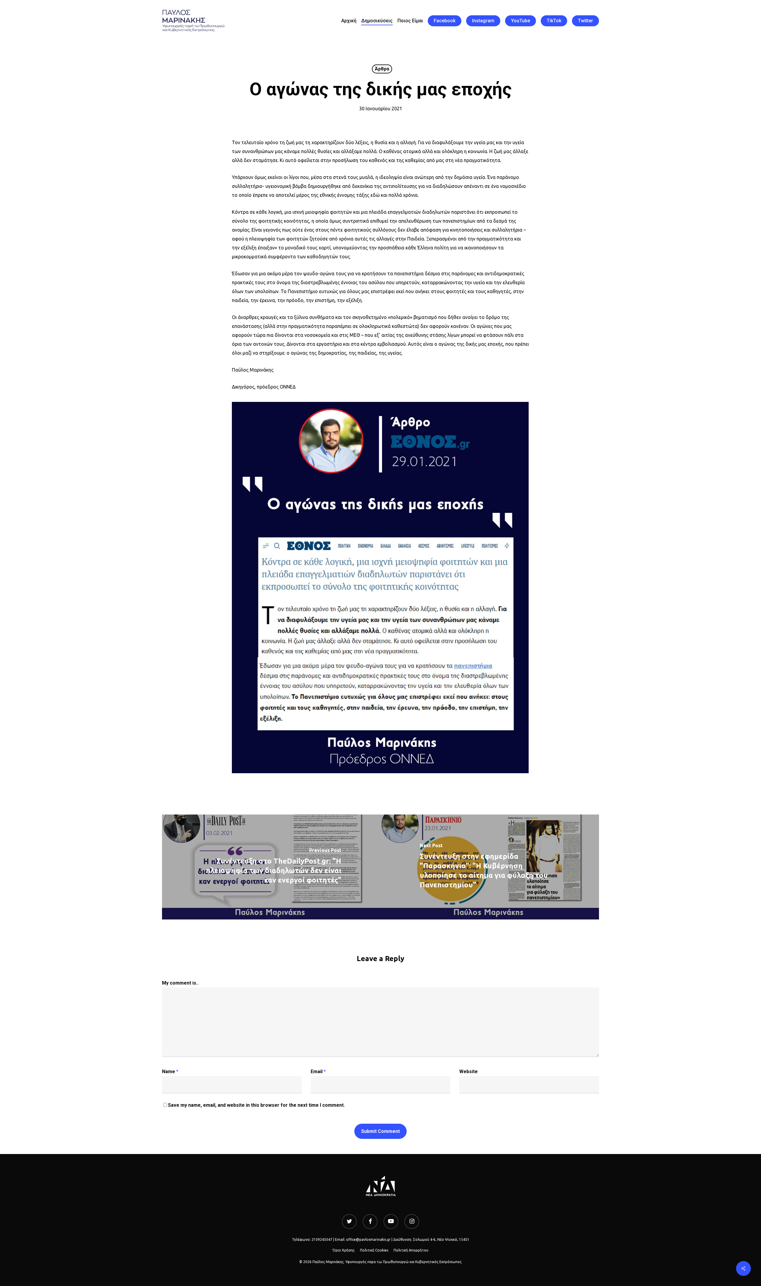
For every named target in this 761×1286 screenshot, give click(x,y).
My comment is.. (180, 983)
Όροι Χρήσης (344, 1250)
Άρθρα (382, 69)
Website (468, 1071)
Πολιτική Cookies (374, 1250)
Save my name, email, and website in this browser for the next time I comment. (256, 1105)
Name (170, 1071)
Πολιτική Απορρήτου (411, 1250)
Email (318, 1071)
